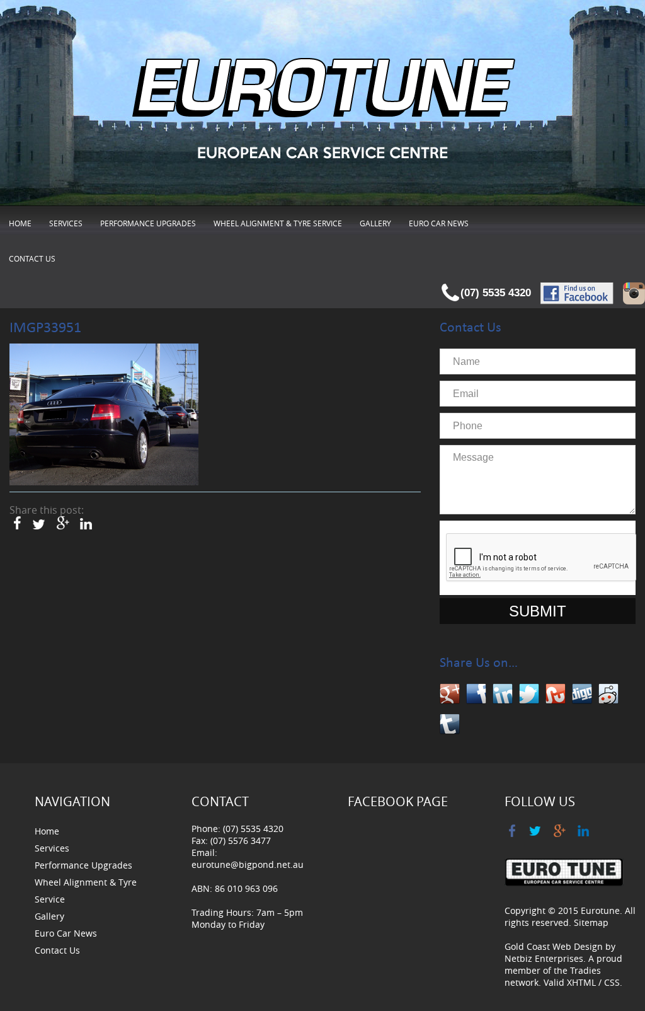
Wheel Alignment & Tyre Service (278, 223)
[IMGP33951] (103, 415)
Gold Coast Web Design (554, 946)
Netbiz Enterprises (544, 958)
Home (20, 223)
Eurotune (600, 910)
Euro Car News (439, 223)
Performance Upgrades (148, 223)
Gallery (375, 223)
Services (66, 223)
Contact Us (32, 258)
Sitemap (591, 922)
